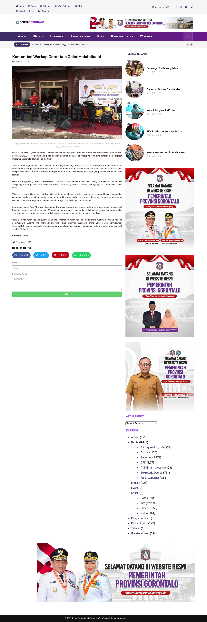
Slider (144, 508)
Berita (149, 65)
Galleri (135, 493)
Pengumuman (139, 518)
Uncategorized (140, 533)
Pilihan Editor (139, 523)
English (135, 482)
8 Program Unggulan (153, 447)
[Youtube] (186, 7)
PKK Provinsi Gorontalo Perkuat (165, 131)
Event (134, 488)
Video (144, 513)
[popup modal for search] (188, 36)
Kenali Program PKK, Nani (161, 110)
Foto (144, 498)
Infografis (146, 503)
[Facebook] (176, 7)
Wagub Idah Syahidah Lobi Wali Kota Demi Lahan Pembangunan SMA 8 (60, 44)
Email (14, 262)
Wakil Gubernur (150, 477)
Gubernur (146, 457)
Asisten (145, 452)
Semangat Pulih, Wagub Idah (163, 68)
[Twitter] (192, 7)
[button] (187, 44)
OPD (143, 462)
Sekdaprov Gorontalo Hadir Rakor (166, 152)
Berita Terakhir (138, 54)
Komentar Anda (19, 274)
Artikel (135, 437)
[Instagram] (181, 7)
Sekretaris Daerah (152, 472)
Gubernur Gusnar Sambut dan (164, 89)
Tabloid (135, 528)
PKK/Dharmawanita (153, 467)
